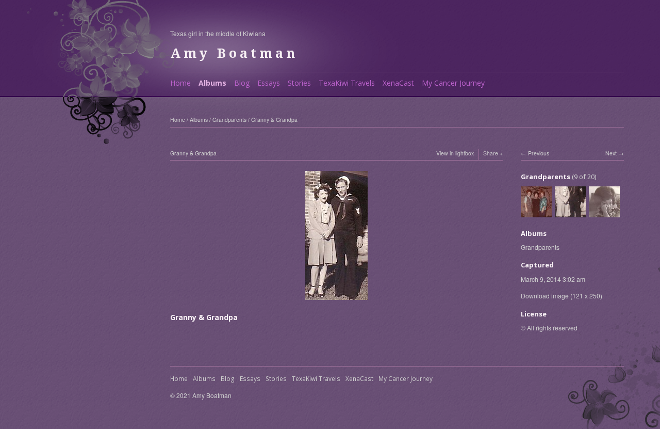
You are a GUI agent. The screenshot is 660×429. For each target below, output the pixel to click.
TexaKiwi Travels (347, 83)
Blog (242, 83)
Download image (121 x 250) (561, 295)
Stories (299, 83)
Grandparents (229, 119)
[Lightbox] (336, 294)
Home (180, 83)
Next (611, 153)
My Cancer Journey (453, 83)
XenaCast (398, 83)
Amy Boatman (234, 53)
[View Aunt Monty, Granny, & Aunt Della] (536, 212)
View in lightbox (455, 153)
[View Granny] (604, 212)
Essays (268, 83)
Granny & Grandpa (274, 119)
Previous (538, 153)
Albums (212, 83)
